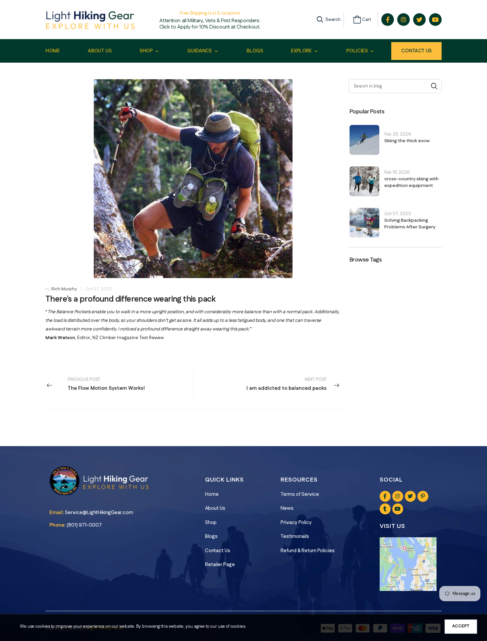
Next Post (286, 384)
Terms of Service (300, 494)
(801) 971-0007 (84, 525)
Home (212, 494)
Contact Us (416, 50)
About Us (215, 508)
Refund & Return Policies (308, 550)
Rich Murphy (64, 289)
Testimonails (295, 536)
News (287, 508)
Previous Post (106, 384)
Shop (211, 522)
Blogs (211, 536)
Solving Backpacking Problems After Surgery (409, 223)
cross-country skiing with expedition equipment (411, 182)
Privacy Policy (296, 522)
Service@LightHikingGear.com (99, 512)
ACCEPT (460, 626)
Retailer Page (220, 564)
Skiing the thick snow (407, 141)
